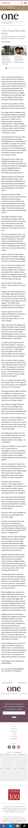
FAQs (14, 734)
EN (16, 3)
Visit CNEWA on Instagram (14, 747)
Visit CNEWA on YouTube (19, 747)
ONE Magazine (9, 6)
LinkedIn (10, 826)
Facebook (3, 826)
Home (2, 6)
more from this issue (9, 693)
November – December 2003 (8, 8)
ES (19, 3)
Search (22, 3)
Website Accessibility (22, 820)
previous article (7, 683)
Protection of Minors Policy (8, 821)
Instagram (18, 752)
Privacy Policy (4, 820)
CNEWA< (6, 3)
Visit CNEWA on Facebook (9, 747)
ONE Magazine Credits (20, 821)
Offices (14, 736)
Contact (14, 731)
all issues (23, 693)
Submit (14, 717)
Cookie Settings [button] (14, 823)
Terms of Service (12, 820)
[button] (7, 761)
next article (22, 683)
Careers (14, 739)
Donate (14, 729)
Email (17, 826)
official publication (8, 22)
